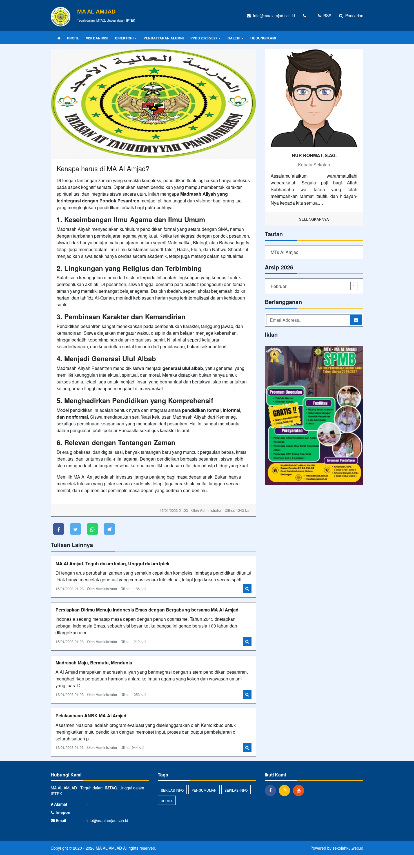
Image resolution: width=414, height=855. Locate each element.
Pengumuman (204, 790)
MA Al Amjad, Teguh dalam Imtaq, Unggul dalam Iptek (112, 563)
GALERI (234, 38)
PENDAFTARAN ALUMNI (164, 38)
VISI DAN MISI (97, 38)
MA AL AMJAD (108, 848)
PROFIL (73, 38)
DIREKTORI (124, 38)
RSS (326, 15)
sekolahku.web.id (348, 848)
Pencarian (353, 15)
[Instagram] (286, 790)
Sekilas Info (172, 790)
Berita (167, 800)
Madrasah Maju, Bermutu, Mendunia (93, 662)
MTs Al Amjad (285, 252)
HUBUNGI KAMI (263, 38)
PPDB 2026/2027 (203, 38)
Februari (313, 286)
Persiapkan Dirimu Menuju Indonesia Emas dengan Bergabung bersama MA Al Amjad (147, 609)
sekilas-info (236, 790)
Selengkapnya (314, 219)
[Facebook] (272, 790)
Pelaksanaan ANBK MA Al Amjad (90, 715)
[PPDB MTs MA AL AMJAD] (314, 416)
